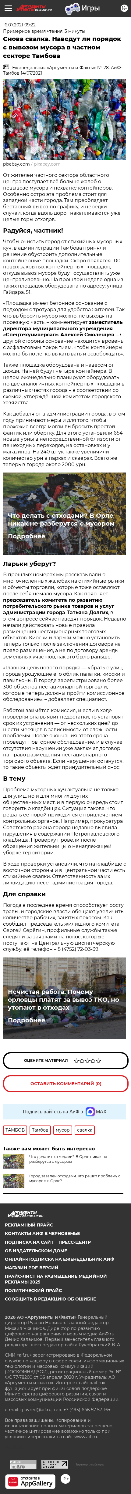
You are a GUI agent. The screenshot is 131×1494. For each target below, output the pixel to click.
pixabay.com (47, 164)
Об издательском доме (36, 1250)
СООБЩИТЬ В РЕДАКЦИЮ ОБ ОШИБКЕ (50, 1299)
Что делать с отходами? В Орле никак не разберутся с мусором (61, 519)
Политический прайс (33, 1290)
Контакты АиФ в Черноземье (42, 1233)
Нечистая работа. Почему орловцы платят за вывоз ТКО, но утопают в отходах (63, 999)
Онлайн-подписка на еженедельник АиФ (59, 1259)
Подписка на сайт (29, 1242)
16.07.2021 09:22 (19, 25)
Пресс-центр (74, 1242)
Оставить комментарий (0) (65, 1083)
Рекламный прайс (29, 1225)
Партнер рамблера (89, 1464)
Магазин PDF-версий (31, 1267)
